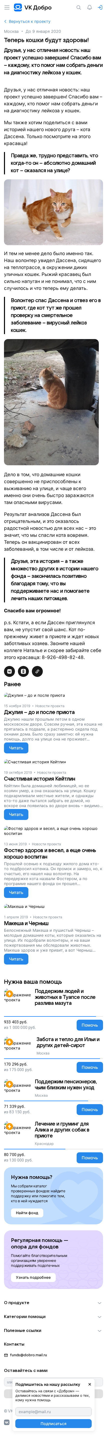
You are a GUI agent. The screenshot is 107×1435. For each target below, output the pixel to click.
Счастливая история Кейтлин (39, 779)
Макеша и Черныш (26, 923)
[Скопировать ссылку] (37, 671)
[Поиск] (79, 7)
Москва (11, 31)
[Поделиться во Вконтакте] (9, 671)
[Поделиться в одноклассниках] (23, 671)
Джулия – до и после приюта (39, 712)
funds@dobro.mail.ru (28, 1355)
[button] (53, 1303)
